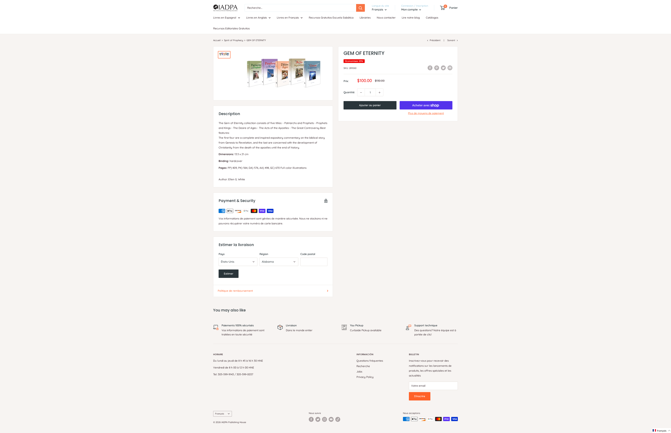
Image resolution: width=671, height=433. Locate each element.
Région (263, 254)
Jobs (359, 371)
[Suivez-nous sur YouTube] (331, 419)
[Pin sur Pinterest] (436, 67)
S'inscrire (419, 396)
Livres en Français (288, 17)
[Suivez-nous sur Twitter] (317, 419)
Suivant (451, 40)
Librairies (365, 17)
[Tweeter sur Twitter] (443, 67)
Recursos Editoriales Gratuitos (231, 28)
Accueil (217, 40)
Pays (222, 254)
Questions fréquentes (369, 360)
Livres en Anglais (256, 17)
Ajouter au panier (370, 105)
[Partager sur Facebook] (430, 67)
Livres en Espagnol (224, 17)
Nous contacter (386, 17)
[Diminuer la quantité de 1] (361, 92)
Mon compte (409, 9)
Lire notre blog (411, 17)
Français (219, 413)
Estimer (228, 273)
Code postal (307, 254)
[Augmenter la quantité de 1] (379, 92)
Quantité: (349, 92)
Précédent (435, 40)
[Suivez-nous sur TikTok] (337, 419)
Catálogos (432, 17)
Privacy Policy (365, 377)
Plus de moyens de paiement (426, 113)
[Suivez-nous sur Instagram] (324, 419)
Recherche (363, 366)
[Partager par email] (450, 67)
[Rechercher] (360, 8)
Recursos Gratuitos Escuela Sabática (331, 17)
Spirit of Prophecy (233, 40)
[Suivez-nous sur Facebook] (311, 419)
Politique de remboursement (235, 290)
